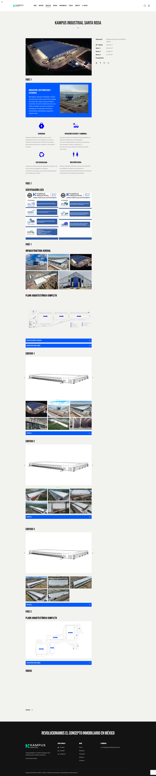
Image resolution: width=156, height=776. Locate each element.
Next (93, 377)
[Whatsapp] (108, 63)
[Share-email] (104, 63)
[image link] (59, 377)
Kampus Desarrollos (31, 772)
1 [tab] (57, 399)
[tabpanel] (59, 377)
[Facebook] (100, 63)
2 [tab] (60, 399)
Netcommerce (74, 772)
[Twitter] (96, 63)
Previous (24, 377)
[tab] (59, 340)
